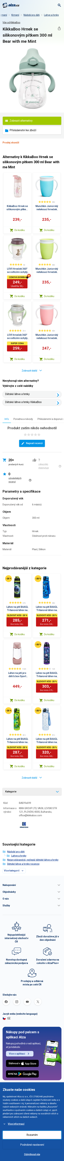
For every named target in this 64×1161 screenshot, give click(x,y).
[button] (32, 885)
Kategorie (10, 791)
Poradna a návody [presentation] (23, 419)
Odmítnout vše (32, 1154)
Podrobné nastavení (32, 1144)
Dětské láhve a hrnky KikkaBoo (23, 402)
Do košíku (20, 230)
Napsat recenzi (34, 443)
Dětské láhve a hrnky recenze (23, 864)
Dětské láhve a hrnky (17, 394)
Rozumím (32, 1134)
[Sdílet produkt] (59, 28)
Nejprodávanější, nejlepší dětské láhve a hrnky (32, 859)
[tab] (7, 419)
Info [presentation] (7, 419)
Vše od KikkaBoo (11, 22)
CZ (8, 1018)
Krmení (15, 15)
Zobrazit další (29, 370)
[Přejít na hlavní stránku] (11, 5)
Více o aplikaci (17, 1053)
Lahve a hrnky (51, 15)
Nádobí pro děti (32, 15)
